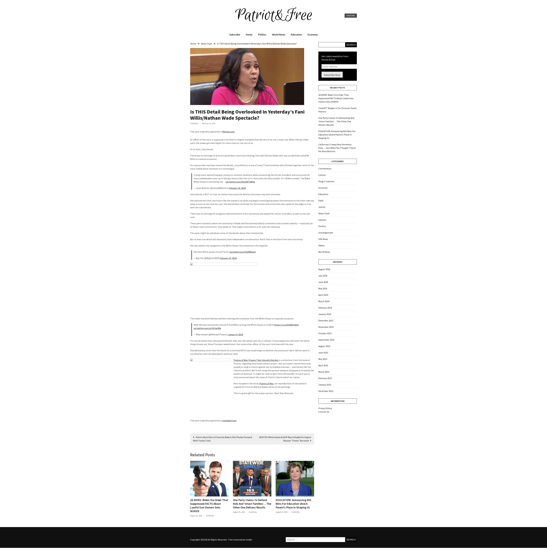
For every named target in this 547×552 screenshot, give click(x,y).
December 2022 (325, 391)
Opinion (322, 219)
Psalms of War (266, 383)
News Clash (323, 213)
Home (249, 34)
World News (278, 34)
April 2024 (323, 294)
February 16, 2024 (237, 188)
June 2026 (323, 282)
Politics (262, 34)
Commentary (324, 168)
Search (351, 44)
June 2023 (323, 352)
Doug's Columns (326, 181)
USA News (323, 239)
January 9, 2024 (235, 334)
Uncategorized (325, 232)
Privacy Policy (325, 408)
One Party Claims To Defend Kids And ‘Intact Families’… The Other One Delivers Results (252, 503)
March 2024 (323, 301)
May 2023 (322, 359)
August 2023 (324, 346)
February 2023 (325, 378)
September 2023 (326, 339)
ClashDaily (194, 123)
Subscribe (350, 15)
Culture (322, 175)
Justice (321, 207)
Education (296, 34)
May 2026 (322, 288)
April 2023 (323, 365)
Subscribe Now (332, 75)
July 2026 (322, 275)
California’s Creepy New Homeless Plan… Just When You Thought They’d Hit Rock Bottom (337, 148)
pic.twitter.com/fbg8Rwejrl (242, 251)
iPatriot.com (228, 131)
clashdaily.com (229, 420)
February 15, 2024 (228, 258)
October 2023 (324, 333)
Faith (320, 200)
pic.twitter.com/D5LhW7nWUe (240, 181)
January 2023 (324, 384)
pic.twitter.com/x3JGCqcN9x (207, 328)
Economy (313, 34)
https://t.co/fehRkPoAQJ (286, 324)
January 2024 (324, 314)
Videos (321, 245)
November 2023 (326, 327)
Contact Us (323, 411)
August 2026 (324, 269)
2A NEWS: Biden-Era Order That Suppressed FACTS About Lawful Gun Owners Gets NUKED (209, 505)
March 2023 (323, 371)
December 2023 (325, 320)
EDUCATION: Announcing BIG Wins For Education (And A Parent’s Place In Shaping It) (293, 503)
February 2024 (325, 307)
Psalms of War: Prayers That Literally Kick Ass (256, 360)
